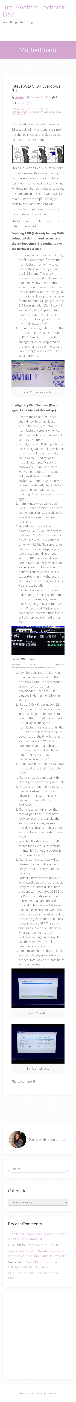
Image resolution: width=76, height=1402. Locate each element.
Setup (57, 111)
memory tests (20, 209)
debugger (51, 199)
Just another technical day (34, 11)
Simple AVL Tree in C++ (48, 1245)
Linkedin (61, 1139)
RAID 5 (49, 111)
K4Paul (19, 97)
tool (47, 960)
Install (39, 109)
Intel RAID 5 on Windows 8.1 (35, 88)
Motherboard (20, 111)
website (37, 677)
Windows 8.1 (20, 114)
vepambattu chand (20, 1251)
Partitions (34, 111)
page (55, 923)
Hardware (22, 103)
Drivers (31, 109)
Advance (21, 109)
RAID (42, 111)
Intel (45, 109)
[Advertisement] (38, 1336)
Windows (33, 103)
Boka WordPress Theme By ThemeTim (38, 1393)
